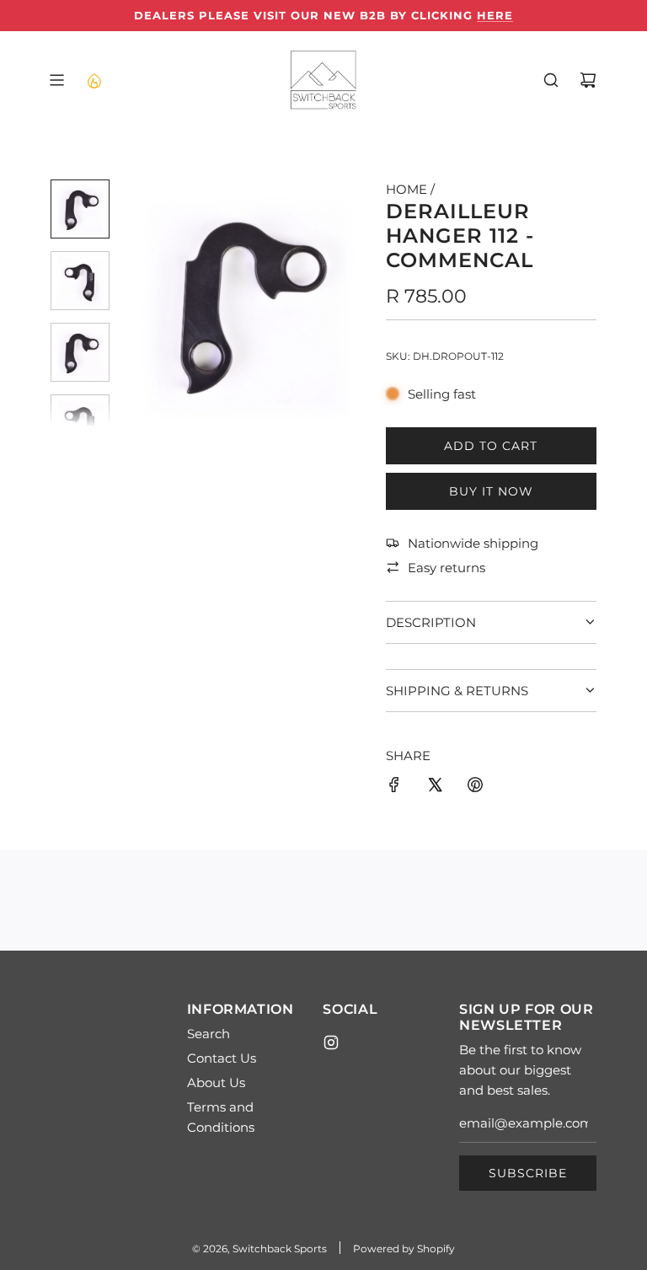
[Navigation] (56, 80)
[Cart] (588, 80)
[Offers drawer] (93, 80)
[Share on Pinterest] (475, 787)
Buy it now (491, 491)
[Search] (550, 80)
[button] (135, 303)
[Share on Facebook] (394, 787)
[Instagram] (331, 1042)
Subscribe (528, 1173)
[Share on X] (434, 787)
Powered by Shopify (404, 1248)
